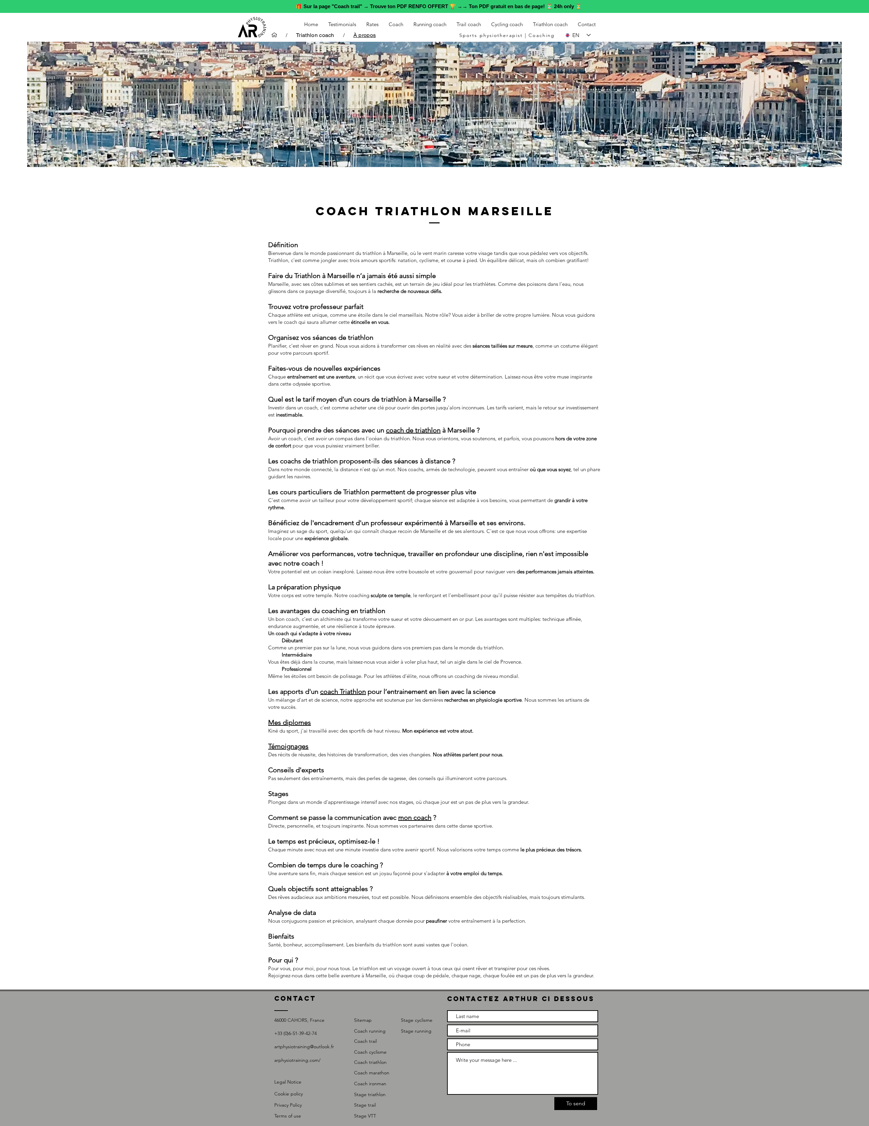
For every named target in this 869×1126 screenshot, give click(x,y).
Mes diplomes (289, 722)
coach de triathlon (413, 430)
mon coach (414, 817)
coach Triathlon (343, 691)
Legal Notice (287, 1082)
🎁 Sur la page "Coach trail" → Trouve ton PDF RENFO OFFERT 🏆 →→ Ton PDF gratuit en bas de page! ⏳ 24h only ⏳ (439, 6)
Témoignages (288, 746)
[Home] (274, 35)
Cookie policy (288, 1094)
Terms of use (287, 1116)
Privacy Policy (288, 1105)
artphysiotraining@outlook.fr (304, 1047)
